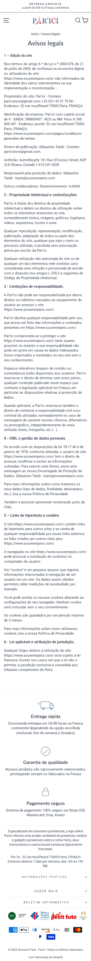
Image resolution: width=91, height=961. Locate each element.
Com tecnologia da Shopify (45, 957)
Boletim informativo (46, 902)
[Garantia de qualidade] (45, 751)
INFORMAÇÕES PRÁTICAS (44, 877)
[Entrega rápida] (45, 705)
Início (35, 34)
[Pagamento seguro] (45, 792)
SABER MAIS (46, 891)
